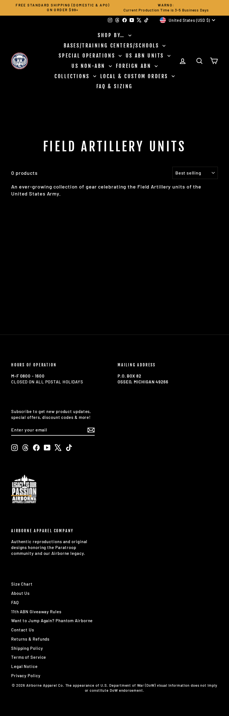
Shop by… (112, 35)
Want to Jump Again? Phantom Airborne (52, 620)
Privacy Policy (25, 675)
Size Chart (22, 583)
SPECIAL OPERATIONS (88, 55)
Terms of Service (28, 657)
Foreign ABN (134, 66)
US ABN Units (146, 55)
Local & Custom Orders (135, 76)
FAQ (15, 602)
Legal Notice (24, 666)
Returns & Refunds (30, 638)
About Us (20, 593)
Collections (73, 76)
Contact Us (22, 629)
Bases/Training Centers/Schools (112, 45)
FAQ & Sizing (114, 86)
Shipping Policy (27, 648)
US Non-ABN (89, 66)
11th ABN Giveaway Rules (36, 611)
